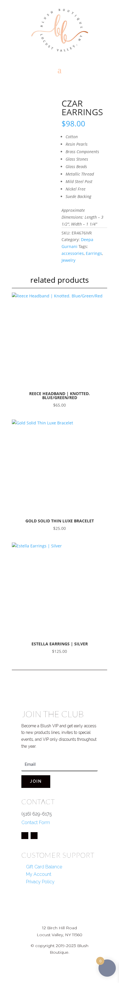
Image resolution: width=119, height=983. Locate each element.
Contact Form (35, 822)
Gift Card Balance (44, 866)
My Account (38, 874)
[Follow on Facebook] (24, 835)
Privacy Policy (40, 881)
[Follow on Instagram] (34, 835)
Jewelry (68, 260)
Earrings (94, 253)
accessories (73, 253)
